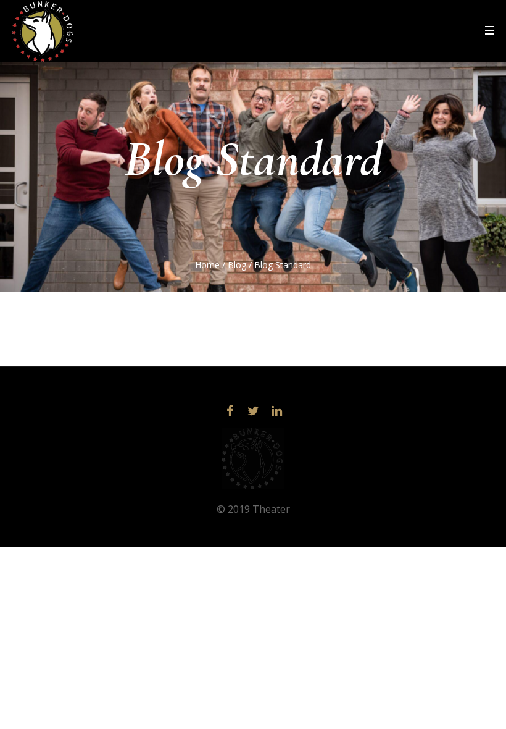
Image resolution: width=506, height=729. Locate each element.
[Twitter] (253, 410)
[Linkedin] (276, 410)
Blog (237, 265)
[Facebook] (229, 410)
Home (207, 265)
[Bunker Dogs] (253, 458)
